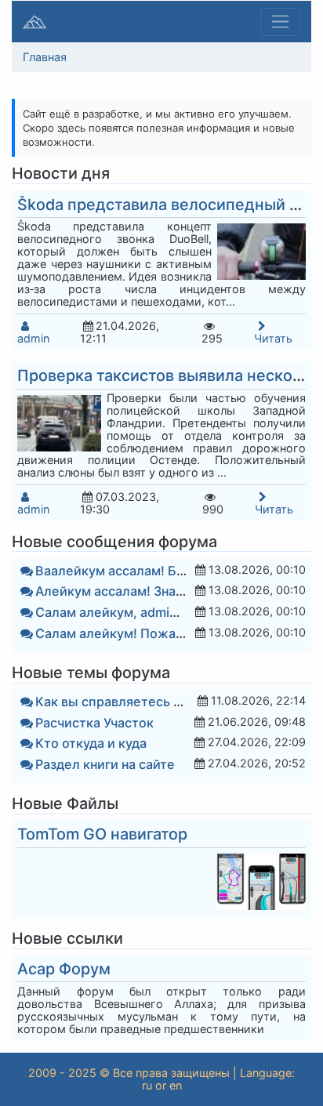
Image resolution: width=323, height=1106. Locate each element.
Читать (273, 338)
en (175, 1085)
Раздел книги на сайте (105, 764)
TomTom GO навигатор (102, 834)
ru (147, 1085)
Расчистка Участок (94, 723)
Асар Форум (64, 968)
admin (33, 338)
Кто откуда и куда (91, 743)
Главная (45, 56)
